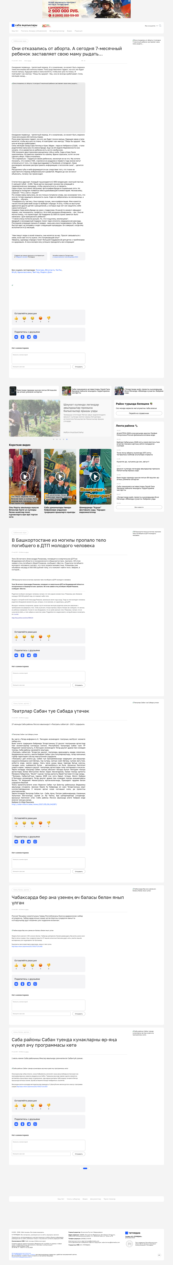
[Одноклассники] (22, 337)
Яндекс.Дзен (46, 272)
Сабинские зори (20, 41)
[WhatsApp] (35, 337)
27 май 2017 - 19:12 (17, 909)
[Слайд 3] (60, 439)
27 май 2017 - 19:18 (17, 717)
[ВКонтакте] (16, 337)
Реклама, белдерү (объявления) (34, 31)
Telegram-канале (22, 257)
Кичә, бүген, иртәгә (21, 703)
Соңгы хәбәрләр (73, 1199)
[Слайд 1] (53, 439)
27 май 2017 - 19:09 (17, 1051)
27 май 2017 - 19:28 (17, 552)
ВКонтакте (50, 270)
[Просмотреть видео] (25, 477)
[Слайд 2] (56, 439)
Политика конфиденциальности (22, 1257)
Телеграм (40, 270)
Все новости (139, 507)
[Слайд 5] (66, 439)
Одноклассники (24, 272)
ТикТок (59, 270)
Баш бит (15, 31)
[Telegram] (29, 337)
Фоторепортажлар (56, 31)
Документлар (95, 1199)
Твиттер (35, 272)
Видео (69, 31)
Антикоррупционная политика (21, 1253)
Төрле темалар (109, 1199)
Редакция (78, 31)
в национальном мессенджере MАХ (65, 257)
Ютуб (14, 272)
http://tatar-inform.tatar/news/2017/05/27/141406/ (27, 946)
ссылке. (16, 614)
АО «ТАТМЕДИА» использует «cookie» (23, 1254)
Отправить (79, 367)
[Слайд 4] (63, 439)
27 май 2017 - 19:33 (17, 60)
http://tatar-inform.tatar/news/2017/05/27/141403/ (32, 1086)
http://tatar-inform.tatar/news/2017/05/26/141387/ (34, 804)
